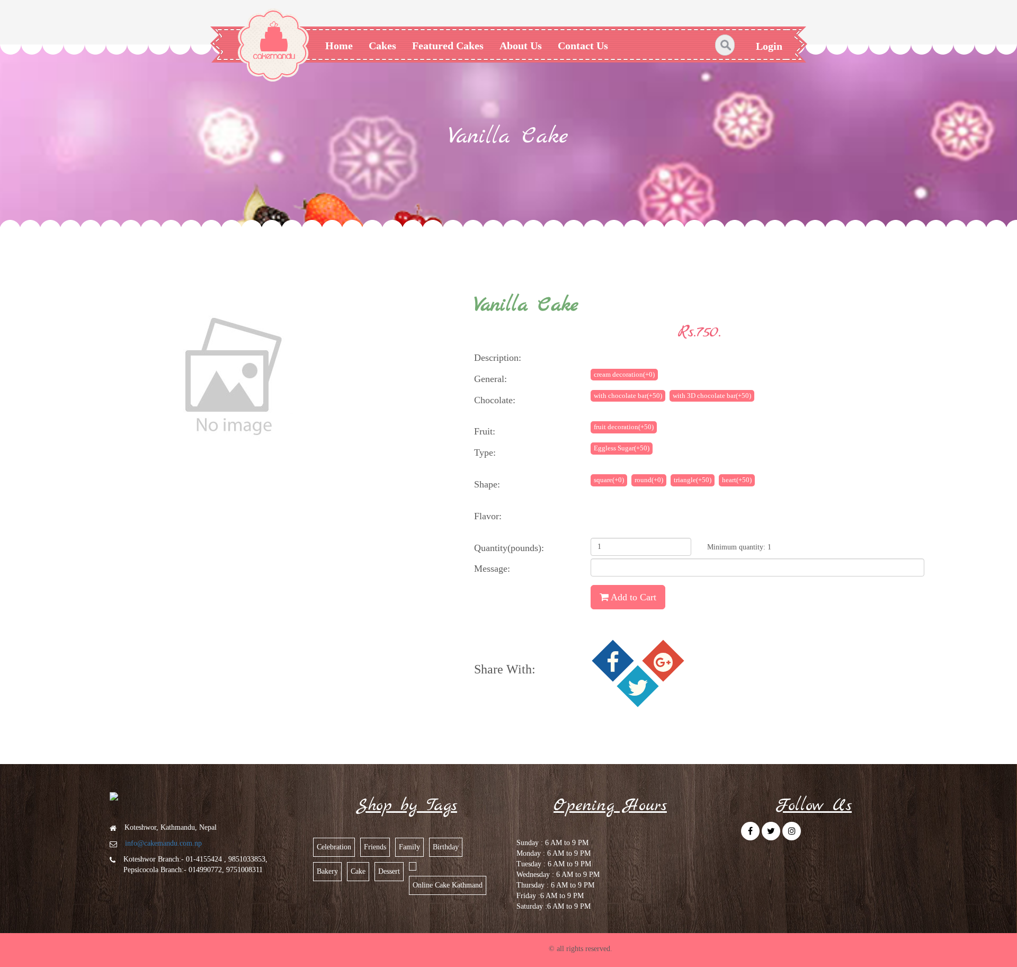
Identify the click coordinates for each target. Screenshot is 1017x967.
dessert (389, 871)
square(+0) (609, 480)
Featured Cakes (448, 45)
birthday (446, 847)
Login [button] (769, 46)
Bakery (327, 871)
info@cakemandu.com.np (163, 843)
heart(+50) (737, 480)
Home (339, 45)
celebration (334, 847)
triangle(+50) (692, 480)
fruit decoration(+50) (624, 427)
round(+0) (649, 480)
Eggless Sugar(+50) (621, 448)
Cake (358, 871)
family (409, 847)
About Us (520, 45)
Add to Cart (632, 597)
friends (375, 847)
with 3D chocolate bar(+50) (712, 396)
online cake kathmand (448, 885)
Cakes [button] (382, 45)
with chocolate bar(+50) (628, 396)
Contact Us (583, 45)
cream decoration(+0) (624, 374)
